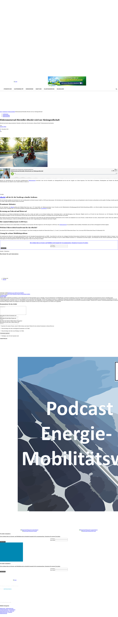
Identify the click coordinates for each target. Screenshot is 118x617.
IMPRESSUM (4, 582)
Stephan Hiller (3, 126)
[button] (116, 89)
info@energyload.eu (7, 588)
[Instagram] (106, 75)
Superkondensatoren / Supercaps (7, 610)
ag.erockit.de (44, 208)
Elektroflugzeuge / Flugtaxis (6, 612)
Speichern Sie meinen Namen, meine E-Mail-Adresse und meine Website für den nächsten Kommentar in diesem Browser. (27, 326)
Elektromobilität (11, 111)
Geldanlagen (5, 111)
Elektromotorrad (6, 116)
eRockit (2, 197)
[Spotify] (111, 75)
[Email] (22, 133)
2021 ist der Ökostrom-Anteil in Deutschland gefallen (18, 294)
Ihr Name (53, 245)
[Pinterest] (109, 75)
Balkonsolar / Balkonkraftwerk (6, 608)
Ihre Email (52, 246)
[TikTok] (113, 75)
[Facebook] (104, 75)
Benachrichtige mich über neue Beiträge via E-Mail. (13, 330)
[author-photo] (3, 295)
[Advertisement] (59, 100)
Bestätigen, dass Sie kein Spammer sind (10, 335)
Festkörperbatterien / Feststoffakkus (7, 609)
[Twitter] (115, 75)
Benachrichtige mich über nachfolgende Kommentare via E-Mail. (16, 328)
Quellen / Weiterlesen (4, 251)
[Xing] (117, 75)
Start (1, 111)
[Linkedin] (108, 75)
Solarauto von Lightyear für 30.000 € (16, 292)
